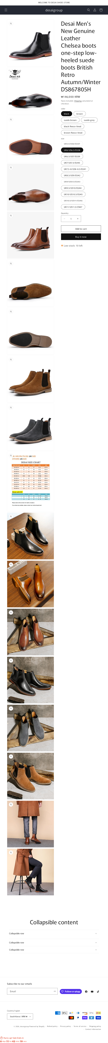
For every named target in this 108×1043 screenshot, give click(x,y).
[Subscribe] (54, 991)
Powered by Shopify (36, 1026)
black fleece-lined (72, 126)
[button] (6, 10)
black (66, 113)
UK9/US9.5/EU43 (73, 182)
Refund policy (52, 1026)
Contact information (93, 1029)
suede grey (89, 120)
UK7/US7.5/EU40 (72, 162)
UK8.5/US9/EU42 (72, 175)
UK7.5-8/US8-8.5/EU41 (75, 169)
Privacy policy (65, 1026)
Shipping (78, 101)
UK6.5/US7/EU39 (72, 156)
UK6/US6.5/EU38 (72, 150)
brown (79, 113)
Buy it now (81, 236)
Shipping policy (95, 1026)
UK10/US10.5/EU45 (73, 194)
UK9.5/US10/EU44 (73, 188)
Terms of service (80, 1026)
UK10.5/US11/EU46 (75, 201)
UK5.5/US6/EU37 (73, 144)
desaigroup (24, 1026)
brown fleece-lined (73, 132)
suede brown (70, 120)
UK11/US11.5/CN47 (73, 206)
